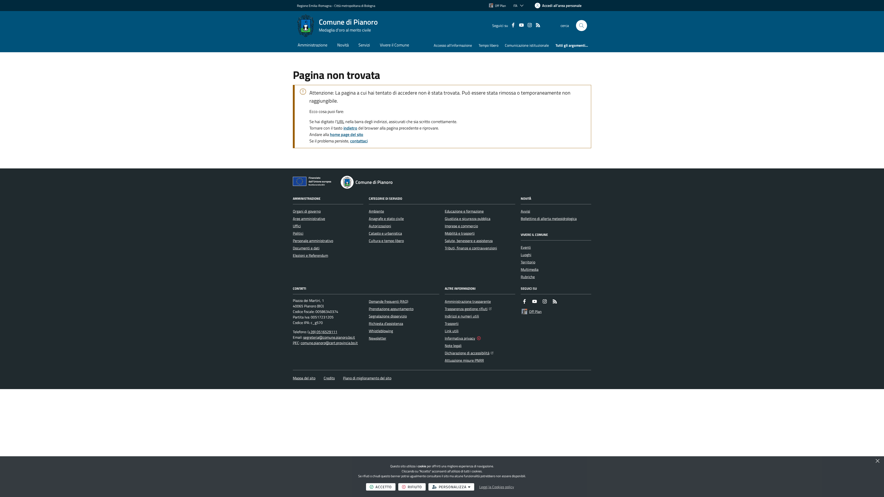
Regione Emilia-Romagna (314, 5)
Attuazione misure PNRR (464, 360)
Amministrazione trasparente (468, 301)
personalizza (456, 487)
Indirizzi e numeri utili (462, 316)
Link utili (452, 331)
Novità (343, 45)
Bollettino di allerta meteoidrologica (549, 218)
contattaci (359, 141)
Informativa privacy (460, 338)
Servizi (364, 45)
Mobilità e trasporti (460, 233)
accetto (385, 487)
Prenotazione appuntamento (391, 309)
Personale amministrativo (313, 240)
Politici (298, 233)
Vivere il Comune (394, 45)
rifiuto (417, 487)
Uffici (297, 226)
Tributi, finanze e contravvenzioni (471, 248)
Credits (329, 378)
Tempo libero (488, 45)
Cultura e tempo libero (386, 240)
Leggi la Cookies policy (496, 487)
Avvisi (525, 211)
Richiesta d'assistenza (386, 323)
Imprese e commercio (461, 226)
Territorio (528, 262)
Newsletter (377, 338)
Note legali (453, 345)
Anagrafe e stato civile (386, 218)
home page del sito (346, 134)
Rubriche (528, 277)
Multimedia (529, 269)
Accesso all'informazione (453, 45)
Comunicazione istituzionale (527, 45)
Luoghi (526, 254)
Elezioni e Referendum (310, 255)
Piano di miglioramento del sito (367, 378)
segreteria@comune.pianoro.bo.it (329, 337)
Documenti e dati (306, 248)
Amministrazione (312, 45)
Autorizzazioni (380, 226)
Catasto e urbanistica (385, 233)
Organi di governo (307, 211)
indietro (350, 128)
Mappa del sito (304, 378)
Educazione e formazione (464, 211)
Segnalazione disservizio (388, 316)
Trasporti (452, 323)
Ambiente (376, 211)
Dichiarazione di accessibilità (469, 353)
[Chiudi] (877, 461)
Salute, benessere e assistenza (469, 240)
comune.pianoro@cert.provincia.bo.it (329, 343)
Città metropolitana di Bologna (354, 5)
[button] (581, 25)
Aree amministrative (309, 218)
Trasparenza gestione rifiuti (468, 309)
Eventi (526, 247)
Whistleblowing (381, 331)
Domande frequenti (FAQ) (388, 301)
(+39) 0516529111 (322, 332)
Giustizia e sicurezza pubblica (467, 218)
